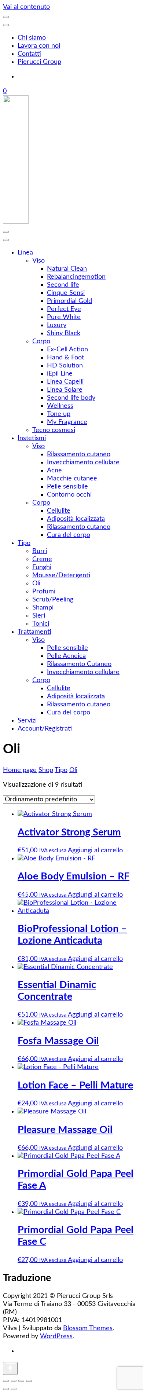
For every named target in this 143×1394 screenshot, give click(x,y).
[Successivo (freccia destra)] (13, 1389)
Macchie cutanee (72, 478)
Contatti (29, 54)
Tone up (58, 414)
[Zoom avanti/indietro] (6, 1381)
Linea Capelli (65, 381)
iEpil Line (60, 373)
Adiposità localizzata (76, 519)
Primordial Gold (69, 301)
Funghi (41, 567)
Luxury (56, 325)
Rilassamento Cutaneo (79, 664)
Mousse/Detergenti (61, 575)
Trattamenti (34, 632)
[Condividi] (21, 1381)
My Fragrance (67, 422)
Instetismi (32, 438)
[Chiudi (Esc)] (29, 1381)
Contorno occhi (69, 494)
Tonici (40, 624)
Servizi (27, 720)
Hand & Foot (65, 357)
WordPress (56, 1336)
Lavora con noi (39, 46)
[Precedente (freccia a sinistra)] (6, 1389)
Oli (36, 583)
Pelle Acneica (66, 656)
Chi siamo (32, 37)
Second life (63, 285)
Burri (39, 551)
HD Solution (65, 365)
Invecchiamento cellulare (83, 462)
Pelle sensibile (67, 486)
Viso (38, 260)
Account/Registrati (45, 728)
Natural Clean (67, 269)
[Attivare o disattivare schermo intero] (13, 1381)
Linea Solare (64, 390)
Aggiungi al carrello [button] (95, 850)
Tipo (24, 543)
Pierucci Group (39, 62)
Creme (42, 559)
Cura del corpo (68, 535)
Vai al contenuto (26, 7)
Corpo (41, 341)
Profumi (43, 591)
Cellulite (58, 511)
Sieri (38, 615)
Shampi (43, 607)
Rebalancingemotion (76, 277)
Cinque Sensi (66, 293)
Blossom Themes (88, 1328)
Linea (25, 252)
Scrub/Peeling (52, 599)
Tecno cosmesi (53, 430)
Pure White (64, 317)
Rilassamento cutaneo (78, 454)
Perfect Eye (64, 309)
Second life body (71, 398)
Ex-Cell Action (67, 349)
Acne (54, 470)
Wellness (60, 406)
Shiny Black (63, 333)
